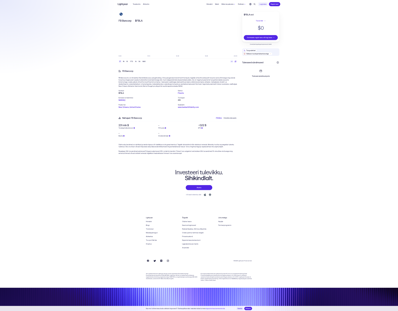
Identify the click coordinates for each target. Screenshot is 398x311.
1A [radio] (136, 61)
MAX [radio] (144, 61)
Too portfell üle (151, 240)
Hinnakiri (209, 4)
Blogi (147, 225)
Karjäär (220, 221)
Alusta (199, 188)
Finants (181, 93)
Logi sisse (263, 4)
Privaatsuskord (187, 236)
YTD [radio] (131, 61)
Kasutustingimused (189, 225)
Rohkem (241, 4)
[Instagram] (168, 261)
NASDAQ (122, 100)
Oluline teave (186, 221)
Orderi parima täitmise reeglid (192, 233)
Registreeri (275, 4)
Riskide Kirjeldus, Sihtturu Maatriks (194, 229)
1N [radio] (123, 61)
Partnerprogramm (224, 225)
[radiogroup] (132, 61)
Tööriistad (149, 229)
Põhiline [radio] (219, 118)
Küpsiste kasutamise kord (191, 240)
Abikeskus (149, 236)
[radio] (231, 61)
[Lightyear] (123, 4)
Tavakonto (137, 4)
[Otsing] (254, 4)
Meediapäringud (151, 233)
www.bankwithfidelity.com (188, 107)
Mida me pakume (227, 4)
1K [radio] (127, 61)
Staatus (149, 244)
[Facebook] (148, 261)
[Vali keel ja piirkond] (250, 4)
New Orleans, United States (130, 107)
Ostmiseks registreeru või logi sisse (259, 38)
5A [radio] (139, 61)
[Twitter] (155, 261)
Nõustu (248, 308)
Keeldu (240, 308)
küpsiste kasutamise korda (215, 308)
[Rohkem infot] (277, 62)
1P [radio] (120, 61)
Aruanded (185, 248)
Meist (217, 4)
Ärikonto (146, 4)
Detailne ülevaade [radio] (230, 118)
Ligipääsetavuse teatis (190, 244)
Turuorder (259, 21)
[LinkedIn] (161, 261)
